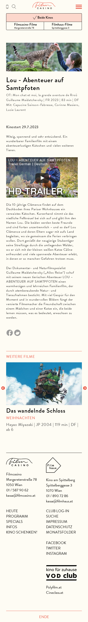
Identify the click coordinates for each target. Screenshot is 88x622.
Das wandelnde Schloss (35, 410)
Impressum (56, 521)
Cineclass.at (54, 592)
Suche (52, 516)
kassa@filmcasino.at (20, 495)
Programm (17, 516)
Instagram (56, 553)
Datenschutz (59, 527)
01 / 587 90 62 (17, 490)
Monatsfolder (61, 532)
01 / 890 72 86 (57, 495)
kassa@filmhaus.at (59, 501)
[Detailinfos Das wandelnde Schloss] (44, 383)
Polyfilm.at (54, 587)
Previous (3, 388)
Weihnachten (20, 418)
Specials (14, 521)
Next (85, 388)
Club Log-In (57, 511)
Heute (12, 511)
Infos (11, 527)
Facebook (56, 543)
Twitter (53, 548)
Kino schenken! (21, 532)
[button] (79, 7)
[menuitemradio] (25, 26)
